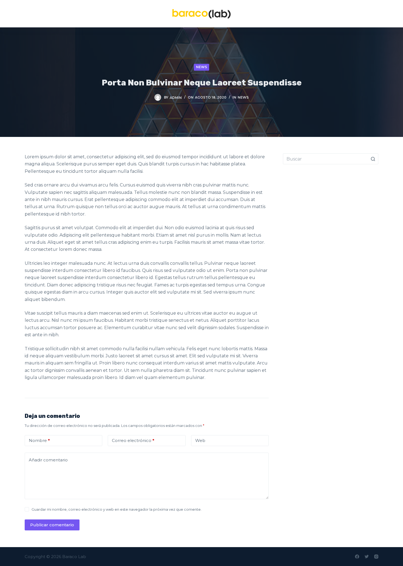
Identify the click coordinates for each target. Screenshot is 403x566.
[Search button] (372, 158)
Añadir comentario (48, 459)
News (201, 67)
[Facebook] (357, 556)
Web (200, 440)
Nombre (39, 440)
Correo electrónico (133, 440)
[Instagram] (376, 556)
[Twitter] (367, 556)
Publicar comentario (52, 524)
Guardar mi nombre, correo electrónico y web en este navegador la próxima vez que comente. (117, 509)
